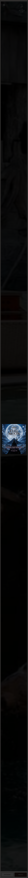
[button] (23, 427)
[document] (14, 439)
